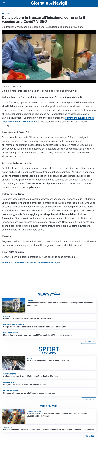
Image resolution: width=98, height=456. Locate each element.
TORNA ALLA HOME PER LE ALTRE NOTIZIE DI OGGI (31, 262)
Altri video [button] (89, 436)
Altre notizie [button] (88, 341)
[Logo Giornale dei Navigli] (49, 3)
